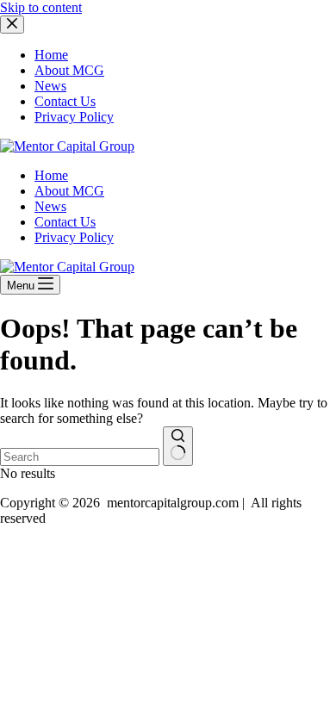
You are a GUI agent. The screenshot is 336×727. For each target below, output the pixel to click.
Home (51, 175)
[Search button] (178, 446)
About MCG (69, 190)
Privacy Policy (74, 237)
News (50, 206)
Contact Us (65, 221)
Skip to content (41, 7)
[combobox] (79, 457)
